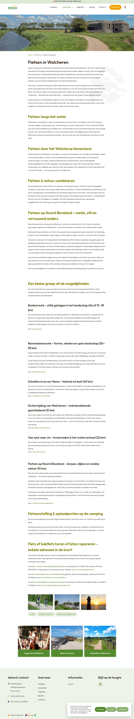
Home (30, 55)
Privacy (70, 684)
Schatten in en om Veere (41, 396)
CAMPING (53, 7)
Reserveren (115, 7)
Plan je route (15, 691)
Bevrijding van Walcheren (41, 428)
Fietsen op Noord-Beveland (43, 503)
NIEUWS (92, 7)
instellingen (84, 713)
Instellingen (122, 709)
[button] (58, 7)
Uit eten (32, 614)
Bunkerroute (37, 329)
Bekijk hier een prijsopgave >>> (66, 614)
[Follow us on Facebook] (100, 684)
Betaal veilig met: (17, 715)
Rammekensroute (39, 372)
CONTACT (102, 7)
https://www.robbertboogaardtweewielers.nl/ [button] (53, 585)
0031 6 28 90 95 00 (17, 696)
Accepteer (100, 709)
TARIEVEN (80, 7)
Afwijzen (111, 709)
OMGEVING (66, 7)
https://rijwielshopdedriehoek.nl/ (82, 570)
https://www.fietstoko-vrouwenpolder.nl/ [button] (51, 577)
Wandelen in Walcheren (46, 614)
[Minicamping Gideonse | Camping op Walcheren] (13, 7)
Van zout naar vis (39, 452)
